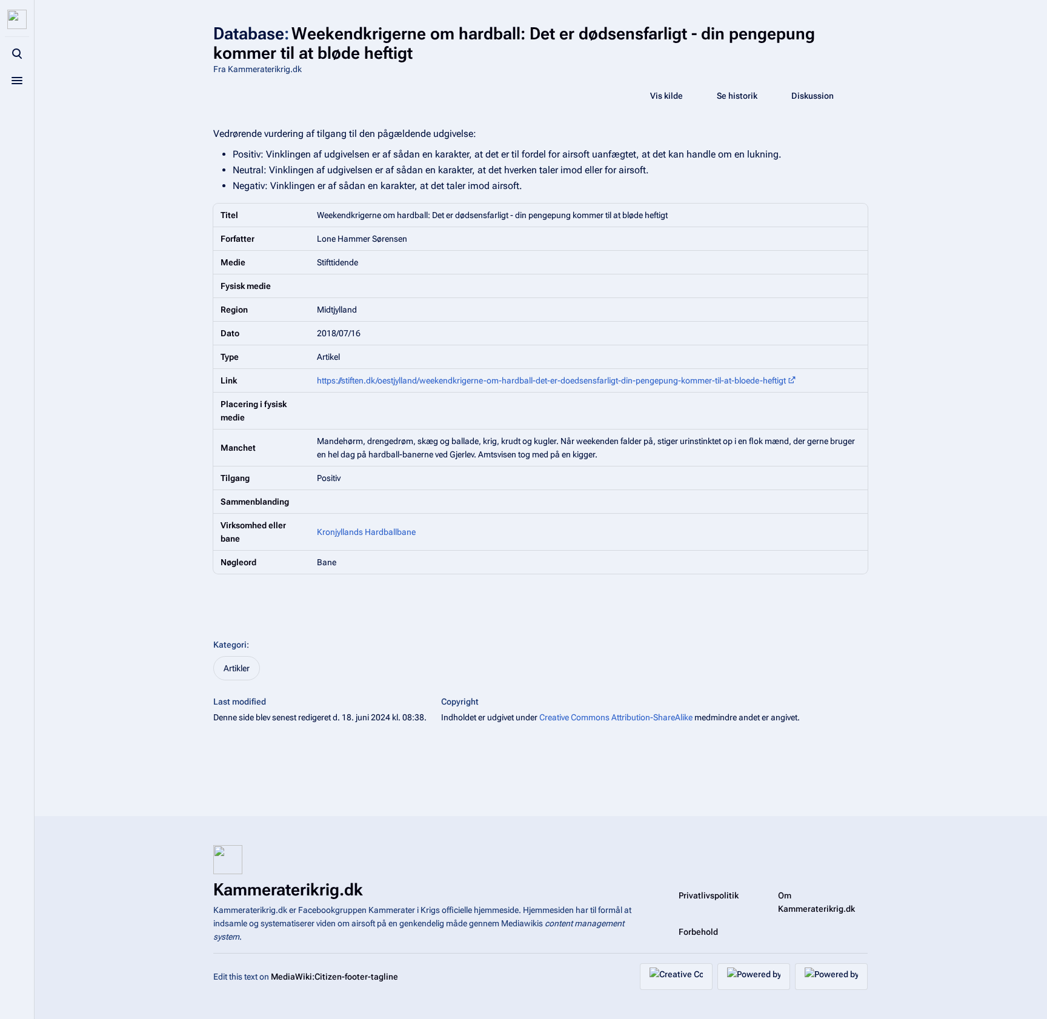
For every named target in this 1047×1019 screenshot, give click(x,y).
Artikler (237, 668)
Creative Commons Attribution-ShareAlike (616, 717)
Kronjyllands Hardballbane (366, 532)
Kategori (230, 644)
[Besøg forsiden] (17, 19)
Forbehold (698, 932)
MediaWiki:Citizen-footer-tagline (334, 976)
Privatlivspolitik (709, 895)
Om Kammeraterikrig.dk (816, 902)
